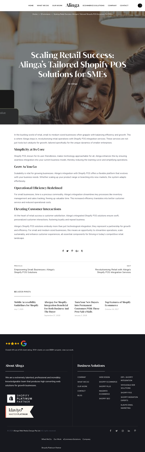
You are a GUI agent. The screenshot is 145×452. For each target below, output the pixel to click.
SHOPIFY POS (126, 393)
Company (86, 439)
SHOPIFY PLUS (105, 386)
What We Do (43, 5)
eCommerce (45, 14)
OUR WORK (82, 386)
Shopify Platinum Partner (51, 448)
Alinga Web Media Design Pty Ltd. (27, 431)
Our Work (57, 5)
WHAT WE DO (83, 382)
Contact (124, 5)
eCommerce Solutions (94, 5)
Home (31, 5)
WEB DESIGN (104, 377)
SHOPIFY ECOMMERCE (108, 382)
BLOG (79, 395)
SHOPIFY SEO (104, 398)
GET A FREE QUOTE (140, 6)
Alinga (74, 83)
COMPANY (112, 5)
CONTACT (81, 391)
